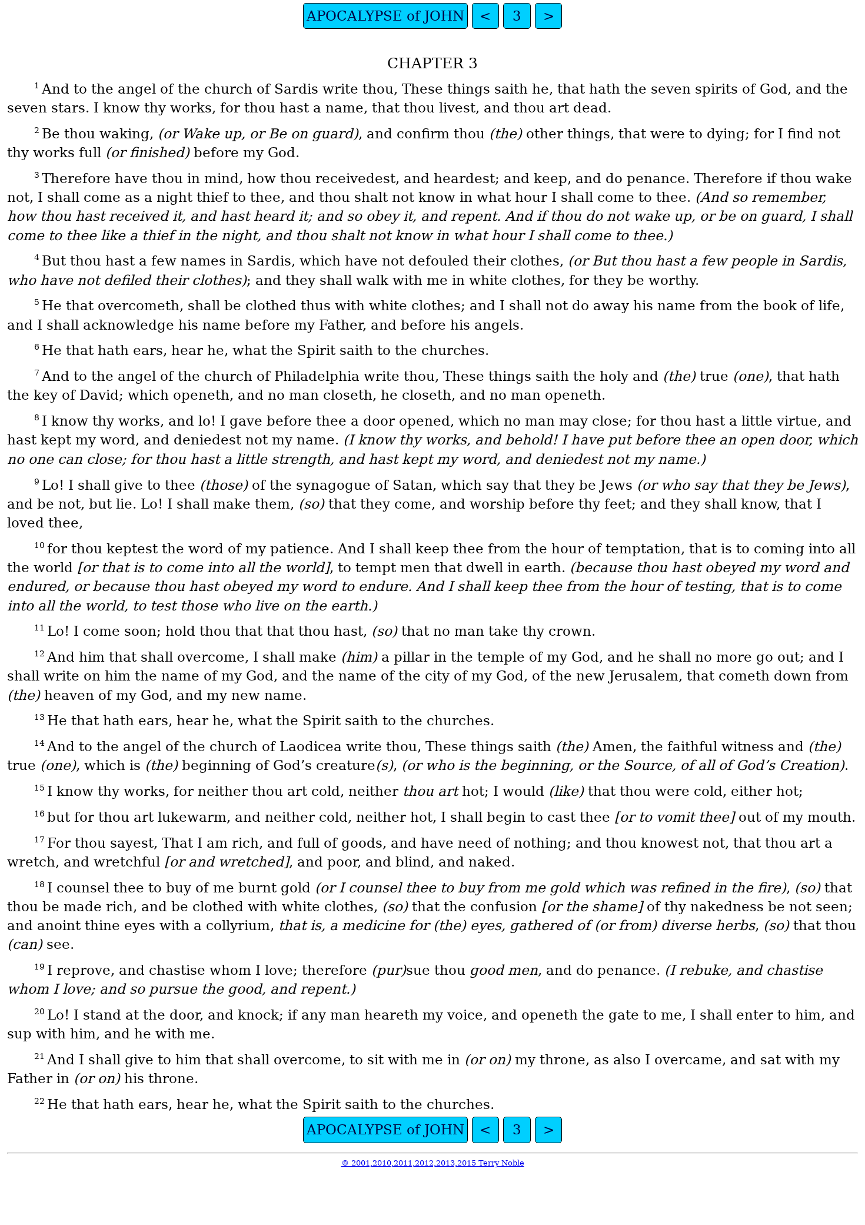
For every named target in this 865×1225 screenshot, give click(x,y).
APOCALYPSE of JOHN (385, 16)
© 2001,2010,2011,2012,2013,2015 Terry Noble (432, 1162)
